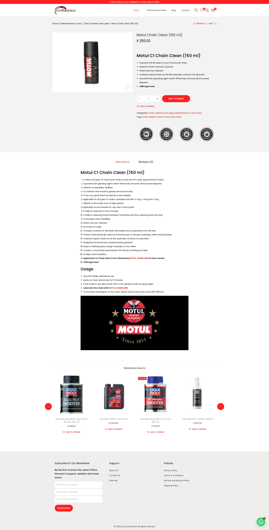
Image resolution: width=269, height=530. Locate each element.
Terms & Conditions (173, 475)
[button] (145, 106)
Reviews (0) (146, 162)
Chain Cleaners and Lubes (96, 23)
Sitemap (113, 480)
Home (55, 23)
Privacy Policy (170, 470)
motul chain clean (173, 117)
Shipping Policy (171, 485)
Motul (199, 113)
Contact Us (114, 475)
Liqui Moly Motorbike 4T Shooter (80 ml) (155, 420)
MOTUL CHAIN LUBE (138, 258)
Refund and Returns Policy (176, 480)
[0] (201, 10)
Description (123, 162)
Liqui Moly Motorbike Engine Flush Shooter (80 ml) (71, 420)
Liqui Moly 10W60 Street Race (113, 419)
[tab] (123, 162)
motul (160, 117)
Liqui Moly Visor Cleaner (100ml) (197, 419)
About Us (113, 470)
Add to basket (176, 98)
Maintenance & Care (71, 23)
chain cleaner (149, 117)
